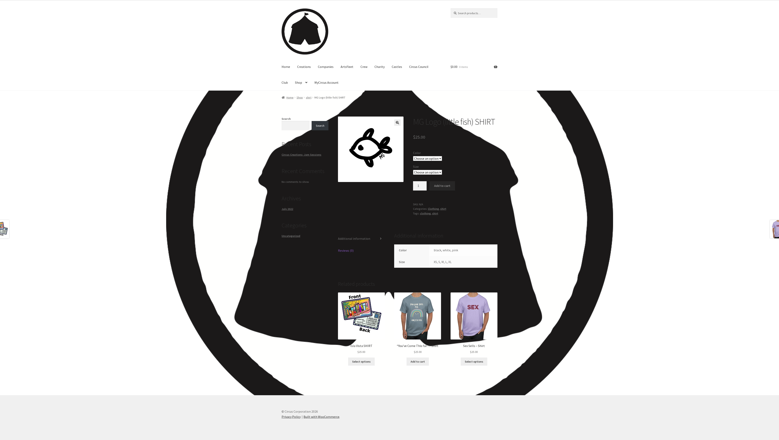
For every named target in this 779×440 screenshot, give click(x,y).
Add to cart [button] (418, 361)
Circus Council (418, 67)
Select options (361, 361)
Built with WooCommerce (321, 417)
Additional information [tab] (354, 239)
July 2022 (287, 209)
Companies (326, 67)
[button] (397, 122)
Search (286, 119)
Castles (397, 67)
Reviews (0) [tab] (346, 250)
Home (286, 67)
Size (416, 167)
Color (417, 153)
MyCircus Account (326, 82)
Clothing (433, 209)
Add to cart (442, 186)
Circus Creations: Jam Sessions (301, 154)
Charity (379, 67)
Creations (304, 67)
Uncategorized (291, 236)
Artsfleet (347, 67)
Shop (298, 82)
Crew (363, 67)
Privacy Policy (291, 417)
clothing (425, 213)
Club (285, 82)
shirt (308, 97)
